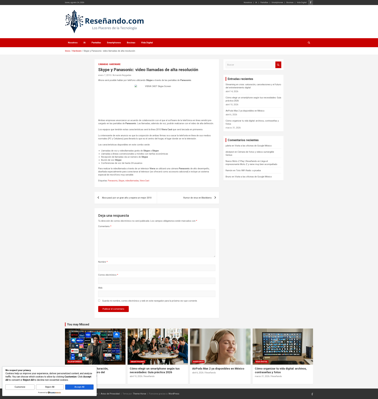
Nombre (103, 262)
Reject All (49, 387)
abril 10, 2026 (136, 376)
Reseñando (149, 376)
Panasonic (113, 180)
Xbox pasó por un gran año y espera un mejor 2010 (126, 197)
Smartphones (277, 2)
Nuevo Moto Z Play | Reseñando (241, 161)
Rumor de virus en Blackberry (197, 197)
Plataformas (75, 362)
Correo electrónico (108, 275)
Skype (121, 180)
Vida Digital (302, 2)
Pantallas (264, 2)
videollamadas (132, 180)
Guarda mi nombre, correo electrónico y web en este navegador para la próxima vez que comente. (149, 300)
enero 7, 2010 (104, 75)
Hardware (114, 64)
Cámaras (103, 64)
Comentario (104, 226)
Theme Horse (139, 393)
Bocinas (289, 2)
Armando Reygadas (122, 75)
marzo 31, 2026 (262, 376)
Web (100, 287)
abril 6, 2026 (197, 372)
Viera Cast (144, 180)
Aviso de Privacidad (110, 393)
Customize (20, 387)
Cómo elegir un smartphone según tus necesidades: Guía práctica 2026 (155, 370)
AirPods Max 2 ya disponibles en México (245, 110)
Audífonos (198, 362)
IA (256, 2)
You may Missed (78, 324)
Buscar (278, 64)
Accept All (79, 387)
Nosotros (248, 2)
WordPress (173, 393)
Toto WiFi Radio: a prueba (248, 170)
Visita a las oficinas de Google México (253, 145)
